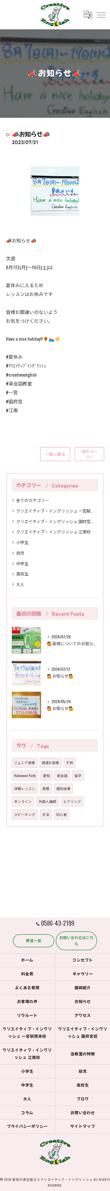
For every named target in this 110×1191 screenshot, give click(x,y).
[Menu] (101, 14)
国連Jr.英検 (50, 762)
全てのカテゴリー (32, 500)
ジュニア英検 (24, 762)
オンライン (23, 801)
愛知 (46, 775)
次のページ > (89, 454)
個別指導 (63, 788)
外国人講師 (47, 801)
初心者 (61, 814)
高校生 (22, 573)
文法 (45, 814)
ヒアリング (72, 801)
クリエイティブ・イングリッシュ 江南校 (53, 531)
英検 (45, 788)
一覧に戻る (55, 454)
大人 (20, 584)
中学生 (22, 563)
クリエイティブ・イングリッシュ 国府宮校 (55, 521)
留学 (78, 775)
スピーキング (24, 814)
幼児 (20, 553)
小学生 (22, 542)
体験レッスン (24, 788)
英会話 (62, 775)
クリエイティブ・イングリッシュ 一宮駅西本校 (55, 511)
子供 (69, 762)
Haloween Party (25, 775)
